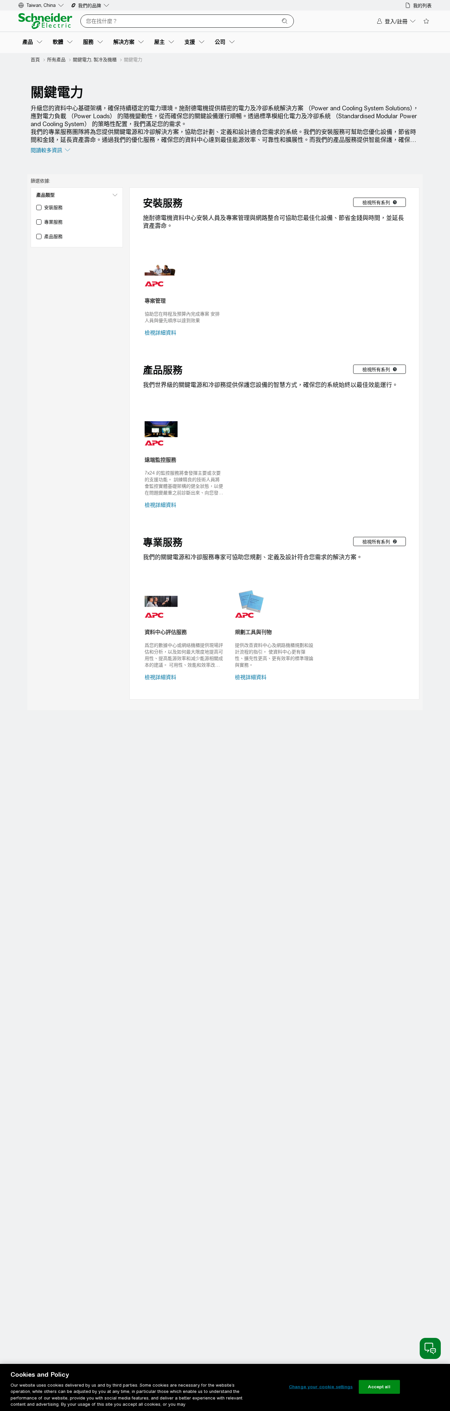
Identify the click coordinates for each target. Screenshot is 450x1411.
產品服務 (163, 369)
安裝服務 (163, 202)
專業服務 (163, 542)
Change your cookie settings (321, 1386)
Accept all (379, 1386)
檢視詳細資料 (160, 333)
